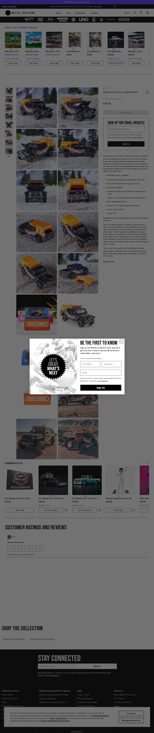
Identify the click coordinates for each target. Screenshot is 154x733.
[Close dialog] (121, 342)
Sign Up (101, 387)
